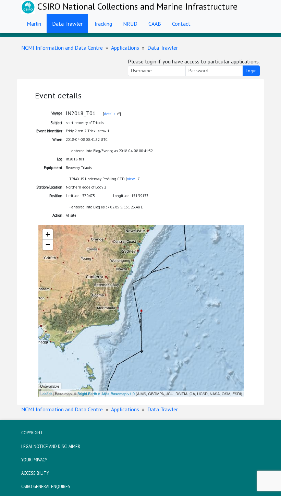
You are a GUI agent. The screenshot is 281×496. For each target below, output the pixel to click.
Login (251, 71)
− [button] (48, 244)
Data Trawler (67, 23)
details (109, 113)
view (131, 179)
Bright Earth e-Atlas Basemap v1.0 (106, 393)
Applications (125, 47)
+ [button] (48, 234)
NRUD (130, 23)
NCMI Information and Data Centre (62, 47)
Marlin (34, 23)
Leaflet (46, 393)
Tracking (103, 23)
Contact (181, 23)
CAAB (154, 23)
